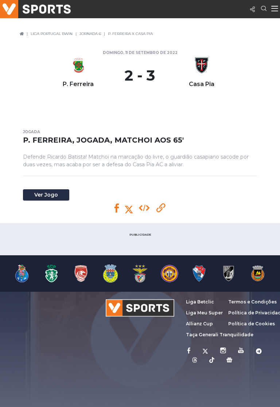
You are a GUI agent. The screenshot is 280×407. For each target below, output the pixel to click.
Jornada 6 (90, 33)
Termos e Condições (252, 302)
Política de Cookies (251, 323)
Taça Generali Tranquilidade (219, 334)
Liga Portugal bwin (52, 33)
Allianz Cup (199, 323)
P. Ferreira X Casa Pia (130, 33)
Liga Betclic (200, 302)
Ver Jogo (46, 194)
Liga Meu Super (204, 312)
